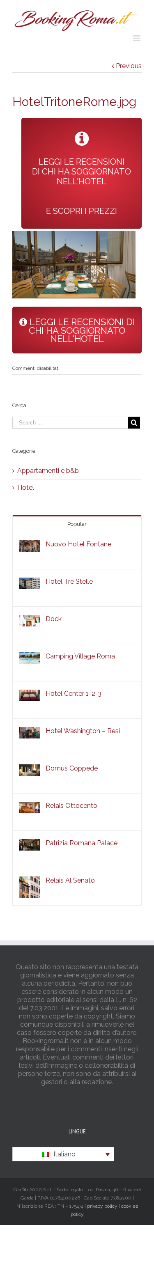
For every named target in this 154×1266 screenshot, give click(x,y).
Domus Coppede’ (72, 768)
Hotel (25, 487)
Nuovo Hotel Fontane (78, 544)
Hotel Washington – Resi (83, 731)
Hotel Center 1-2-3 (73, 693)
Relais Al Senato (70, 880)
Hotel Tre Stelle (69, 581)
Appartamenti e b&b (48, 471)
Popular (77, 524)
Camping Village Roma (80, 656)
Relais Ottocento (71, 806)
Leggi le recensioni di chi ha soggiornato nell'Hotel (81, 330)
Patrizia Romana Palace (81, 843)
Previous (129, 66)
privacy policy (102, 1206)
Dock (54, 619)
